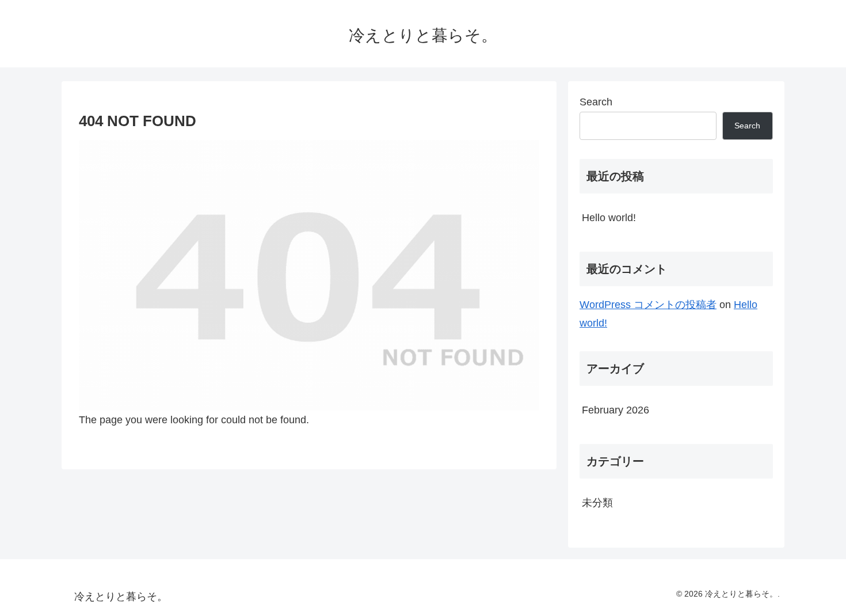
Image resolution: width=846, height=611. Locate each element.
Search (596, 102)
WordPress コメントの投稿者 (648, 304)
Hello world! (609, 217)
